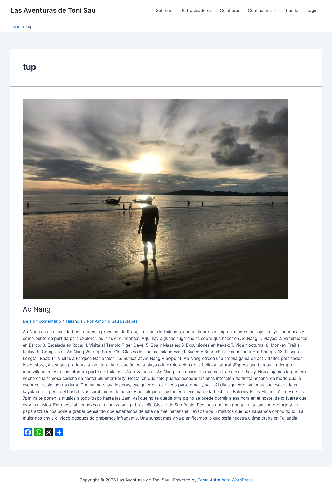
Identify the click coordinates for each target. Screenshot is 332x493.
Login (312, 10)
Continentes (260, 10)
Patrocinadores (197, 10)
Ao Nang (37, 309)
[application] (274, 10)
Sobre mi (165, 10)
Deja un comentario (42, 321)
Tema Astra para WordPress (225, 479)
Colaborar (230, 10)
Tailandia (74, 321)
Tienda (291, 10)
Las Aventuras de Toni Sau (53, 10)
